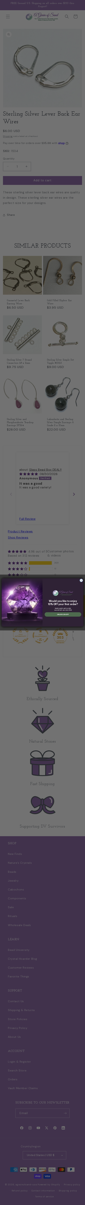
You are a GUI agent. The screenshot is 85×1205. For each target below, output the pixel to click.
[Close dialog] (81, 580)
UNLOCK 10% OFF (63, 614)
